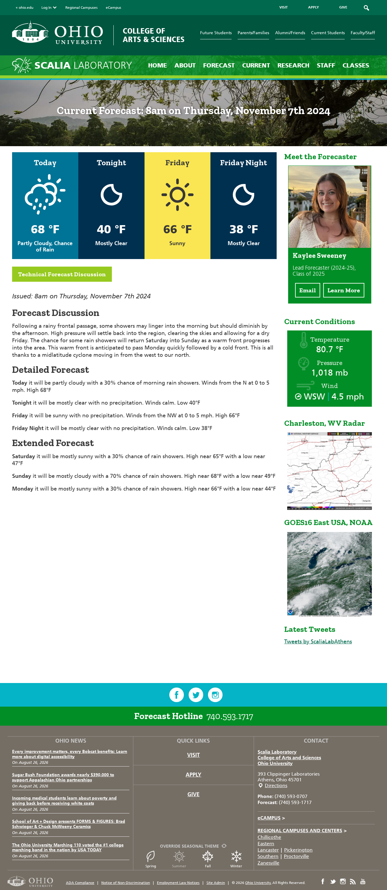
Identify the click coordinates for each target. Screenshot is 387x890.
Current (256, 65)
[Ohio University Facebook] (322, 881)
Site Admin (216, 883)
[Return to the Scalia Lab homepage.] (23, 65)
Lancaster (268, 850)
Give (193, 794)
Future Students (216, 32)
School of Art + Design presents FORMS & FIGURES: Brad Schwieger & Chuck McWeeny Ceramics (68, 824)
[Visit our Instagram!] (215, 695)
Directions (276, 785)
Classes (356, 65)
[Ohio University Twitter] (332, 881)
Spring (150, 866)
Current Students (328, 32)
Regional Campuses (81, 7)
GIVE (343, 7)
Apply (193, 774)
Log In (46, 7)
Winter (236, 866)
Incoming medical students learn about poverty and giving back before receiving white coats (64, 801)
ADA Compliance (80, 883)
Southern (268, 856)
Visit (193, 755)
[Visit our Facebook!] (176, 695)
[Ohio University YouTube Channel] (362, 881)
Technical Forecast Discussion (62, 274)
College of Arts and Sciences (289, 757)
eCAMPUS (271, 818)
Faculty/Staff (363, 32)
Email (307, 290)
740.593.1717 (230, 716)
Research (293, 65)
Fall (208, 866)
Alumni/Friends (290, 32)
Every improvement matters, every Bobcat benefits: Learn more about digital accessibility (69, 754)
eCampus (113, 7)
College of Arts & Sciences (154, 35)
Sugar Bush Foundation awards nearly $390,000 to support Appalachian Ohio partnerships (63, 777)
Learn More (343, 290)
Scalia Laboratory (277, 752)
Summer (179, 866)
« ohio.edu (24, 7)
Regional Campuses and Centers (302, 830)
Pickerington (298, 850)
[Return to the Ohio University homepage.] (57, 32)
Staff (326, 65)
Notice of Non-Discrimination (125, 883)
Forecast (219, 65)
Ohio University (275, 763)
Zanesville (268, 863)
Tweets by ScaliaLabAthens (318, 641)
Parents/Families (253, 32)
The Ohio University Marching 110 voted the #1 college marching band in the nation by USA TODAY (68, 847)
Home (157, 65)
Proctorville (296, 856)
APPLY (313, 7)
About (185, 65)
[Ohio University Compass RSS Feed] (352, 881)
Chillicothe (269, 837)
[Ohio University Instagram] (342, 881)
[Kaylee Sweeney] (329, 246)
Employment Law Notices (178, 883)
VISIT (283, 7)
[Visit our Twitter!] (196, 695)
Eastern (266, 843)
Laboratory (83, 66)
